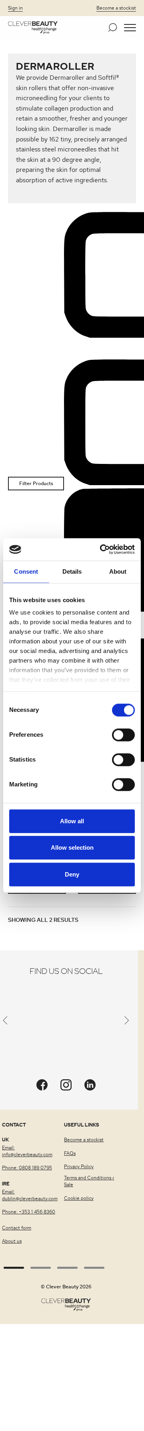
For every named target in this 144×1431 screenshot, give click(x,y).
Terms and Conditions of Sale (90, 1181)
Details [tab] (72, 571)
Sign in (15, 8)
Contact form (16, 1227)
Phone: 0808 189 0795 (27, 1167)
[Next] (127, 1022)
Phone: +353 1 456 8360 (28, 1211)
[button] (130, 27)
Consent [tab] (26, 571)
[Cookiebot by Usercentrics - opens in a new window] (101, 549)
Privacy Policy (79, 1166)
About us (12, 1241)
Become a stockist (116, 8)
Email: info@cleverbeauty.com (27, 1151)
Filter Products (36, 483)
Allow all (72, 821)
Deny (72, 874)
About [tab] (118, 571)
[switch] (123, 734)
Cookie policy (79, 1198)
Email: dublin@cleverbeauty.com (30, 1195)
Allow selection (72, 847)
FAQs (70, 1153)
